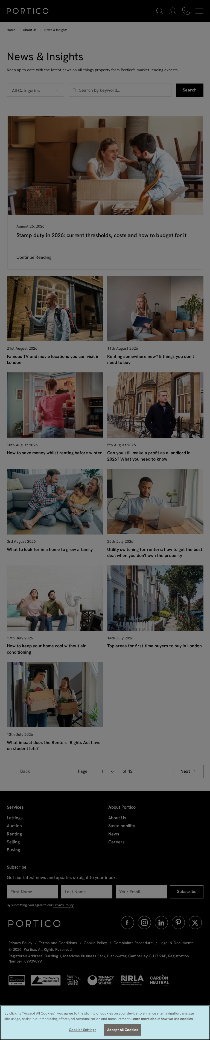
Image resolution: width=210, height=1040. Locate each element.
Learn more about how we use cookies (162, 1018)
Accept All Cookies (122, 1029)
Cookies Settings (82, 1029)
